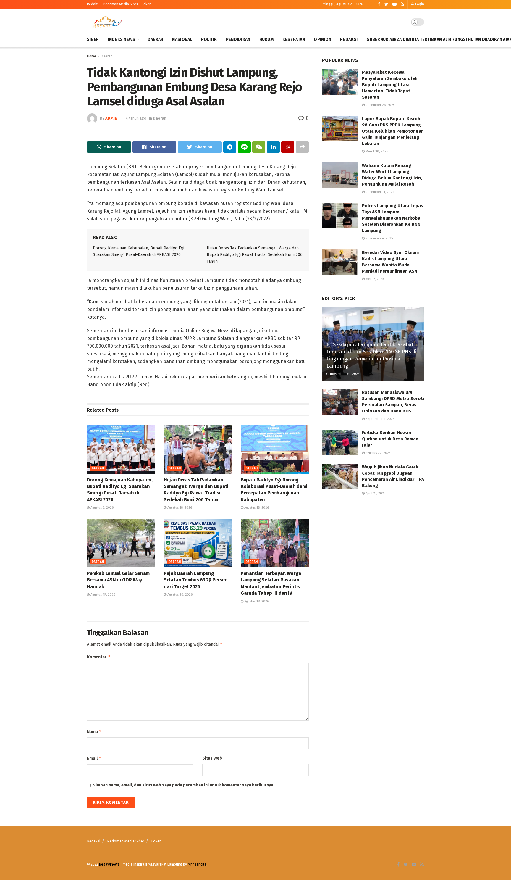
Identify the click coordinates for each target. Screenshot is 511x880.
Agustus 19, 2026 (102, 595)
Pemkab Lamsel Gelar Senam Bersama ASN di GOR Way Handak (118, 579)
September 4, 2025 (379, 419)
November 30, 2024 (344, 374)
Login (419, 4)
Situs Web (212, 758)
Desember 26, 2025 (379, 105)
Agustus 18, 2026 (179, 508)
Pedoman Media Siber (125, 841)
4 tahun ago (136, 118)
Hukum (266, 39)
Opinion (322, 39)
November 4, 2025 (379, 238)
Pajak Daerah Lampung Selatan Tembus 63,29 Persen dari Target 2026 (195, 579)
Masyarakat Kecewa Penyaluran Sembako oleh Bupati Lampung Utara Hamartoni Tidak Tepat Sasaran (390, 85)
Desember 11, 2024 (379, 192)
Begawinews (109, 864)
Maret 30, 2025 (376, 151)
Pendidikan (238, 39)
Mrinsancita (197, 864)
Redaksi (93, 4)
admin (111, 118)
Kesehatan (293, 39)
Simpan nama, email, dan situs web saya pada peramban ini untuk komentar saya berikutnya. (183, 785)
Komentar (98, 657)
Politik (209, 39)
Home (91, 56)
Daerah (156, 39)
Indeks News (121, 39)
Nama (94, 731)
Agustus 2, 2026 (102, 508)
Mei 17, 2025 (374, 279)
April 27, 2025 (375, 493)
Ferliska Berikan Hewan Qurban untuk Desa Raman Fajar (390, 439)
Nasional (182, 39)
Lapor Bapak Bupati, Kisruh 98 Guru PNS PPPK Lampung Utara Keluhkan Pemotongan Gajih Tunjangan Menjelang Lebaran (393, 131)
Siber (93, 39)
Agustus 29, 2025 (377, 453)
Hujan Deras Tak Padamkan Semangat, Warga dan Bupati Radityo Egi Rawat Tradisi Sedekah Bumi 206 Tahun (255, 255)
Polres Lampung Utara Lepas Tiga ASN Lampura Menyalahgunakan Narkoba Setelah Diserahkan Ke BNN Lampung (392, 218)
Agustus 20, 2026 (179, 595)
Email (94, 758)
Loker (146, 4)
